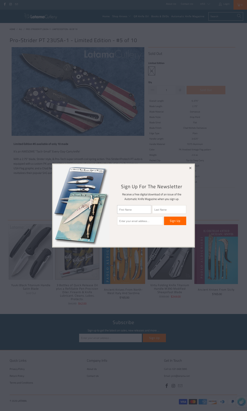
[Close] (190, 167)
